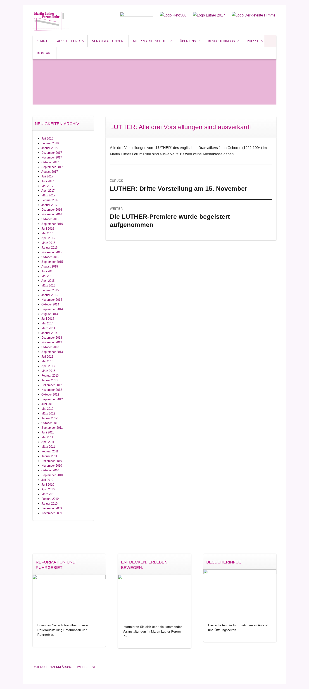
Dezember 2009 (51, 508)
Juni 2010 (47, 484)
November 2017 (51, 157)
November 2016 (51, 214)
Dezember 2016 (51, 209)
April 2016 (48, 238)
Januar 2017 (49, 205)
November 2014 (51, 299)
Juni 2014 (47, 318)
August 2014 (49, 314)
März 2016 (48, 242)
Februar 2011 (49, 451)
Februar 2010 (50, 498)
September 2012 (52, 399)
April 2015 (48, 280)
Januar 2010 (49, 503)
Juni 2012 (47, 404)
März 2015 (48, 285)
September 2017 (52, 167)
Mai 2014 (47, 323)
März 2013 (48, 370)
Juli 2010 (47, 480)
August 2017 (49, 171)
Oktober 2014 (50, 304)
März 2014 (48, 328)
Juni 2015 (47, 271)
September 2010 (52, 475)
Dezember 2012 (51, 385)
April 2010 (48, 489)
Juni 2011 (47, 432)
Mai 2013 (47, 361)
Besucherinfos (221, 41)
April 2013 (48, 366)
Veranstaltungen (108, 41)
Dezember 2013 (51, 337)
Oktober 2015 (50, 257)
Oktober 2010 (50, 470)
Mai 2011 (47, 437)
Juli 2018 (47, 138)
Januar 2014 (49, 333)
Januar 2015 (49, 295)
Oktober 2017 (50, 162)
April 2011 (47, 442)
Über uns (188, 41)
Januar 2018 (49, 148)
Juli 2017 (47, 176)
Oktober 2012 (50, 394)
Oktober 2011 (50, 423)
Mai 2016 (47, 233)
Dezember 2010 (51, 461)
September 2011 (52, 427)
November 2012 (51, 389)
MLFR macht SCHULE (150, 41)
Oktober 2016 (50, 219)
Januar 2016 (49, 247)
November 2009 (51, 513)
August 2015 (49, 266)
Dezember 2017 (51, 152)
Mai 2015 (47, 276)
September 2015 (52, 261)
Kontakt (44, 53)
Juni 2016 (47, 228)
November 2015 (51, 252)
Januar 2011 (49, 456)
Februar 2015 (50, 290)
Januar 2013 (49, 380)
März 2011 (48, 446)
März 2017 (48, 195)
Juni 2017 (47, 181)
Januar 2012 (49, 418)
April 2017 (48, 190)
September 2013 (52, 352)
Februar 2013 (50, 375)
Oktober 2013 (50, 347)
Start (42, 41)
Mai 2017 (47, 186)
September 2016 (52, 224)
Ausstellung (68, 41)
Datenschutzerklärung (52, 667)
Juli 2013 (47, 356)
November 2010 (51, 465)
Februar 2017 (50, 200)
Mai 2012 (47, 408)
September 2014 (52, 309)
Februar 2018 (50, 143)
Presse (253, 41)
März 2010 (48, 494)
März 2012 (48, 413)
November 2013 (51, 342)
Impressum (86, 667)
